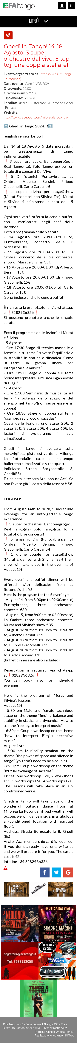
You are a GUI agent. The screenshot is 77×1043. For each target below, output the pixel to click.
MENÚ (34, 21)
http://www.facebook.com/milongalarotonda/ (36, 117)
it (71, 5)
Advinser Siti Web (63, 1035)
